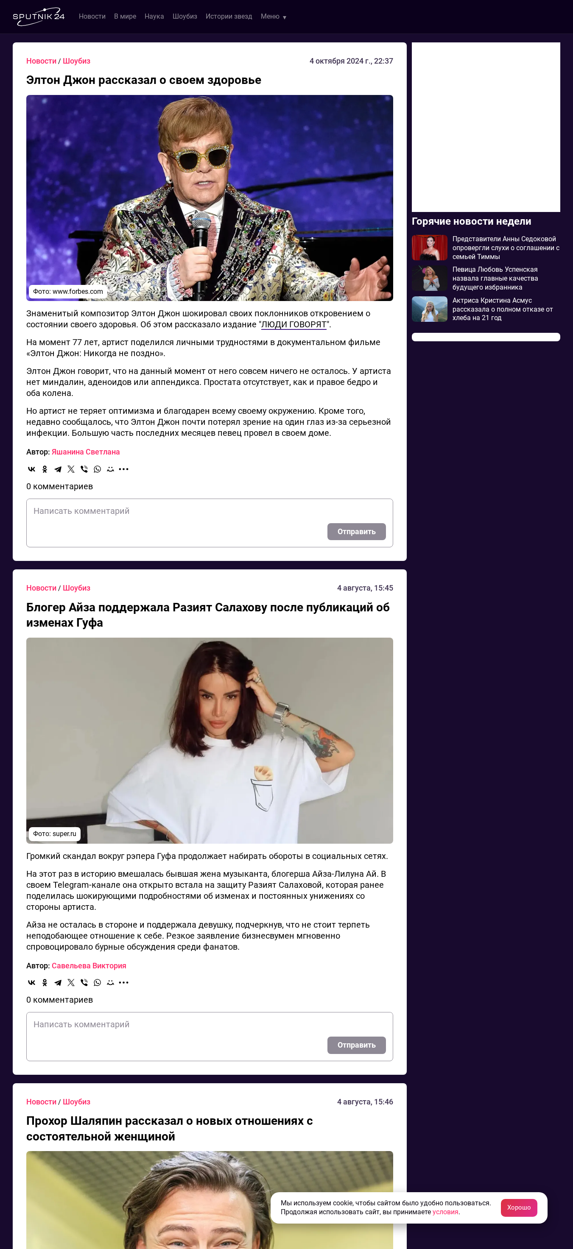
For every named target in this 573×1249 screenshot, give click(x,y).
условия (445, 1212)
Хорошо (519, 1207)
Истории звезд (229, 16)
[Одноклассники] (44, 469)
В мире (125, 16)
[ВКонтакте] (31, 469)
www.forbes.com (78, 291)
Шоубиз (185, 16)
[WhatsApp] (97, 469)
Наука (154, 16)
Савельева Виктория (89, 965)
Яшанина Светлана (86, 451)
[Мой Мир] (110, 469)
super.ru (64, 834)
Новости (92, 16)
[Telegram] (58, 469)
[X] (71, 469)
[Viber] (84, 469)
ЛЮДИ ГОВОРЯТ (294, 324)
